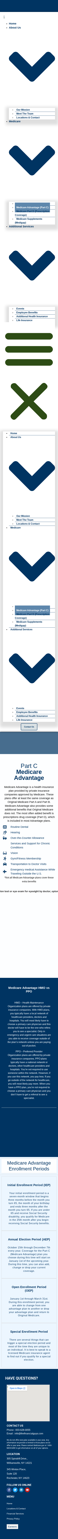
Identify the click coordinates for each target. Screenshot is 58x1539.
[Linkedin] (21, 1489)
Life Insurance (24, 320)
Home (12, 23)
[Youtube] (27, 1489)
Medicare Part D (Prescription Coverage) (32, 213)
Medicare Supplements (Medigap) (28, 221)
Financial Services (15, 1513)
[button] (29, 375)
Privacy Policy (13, 1519)
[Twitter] (15, 1489)
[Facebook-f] (9, 1489)
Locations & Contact (28, 117)
